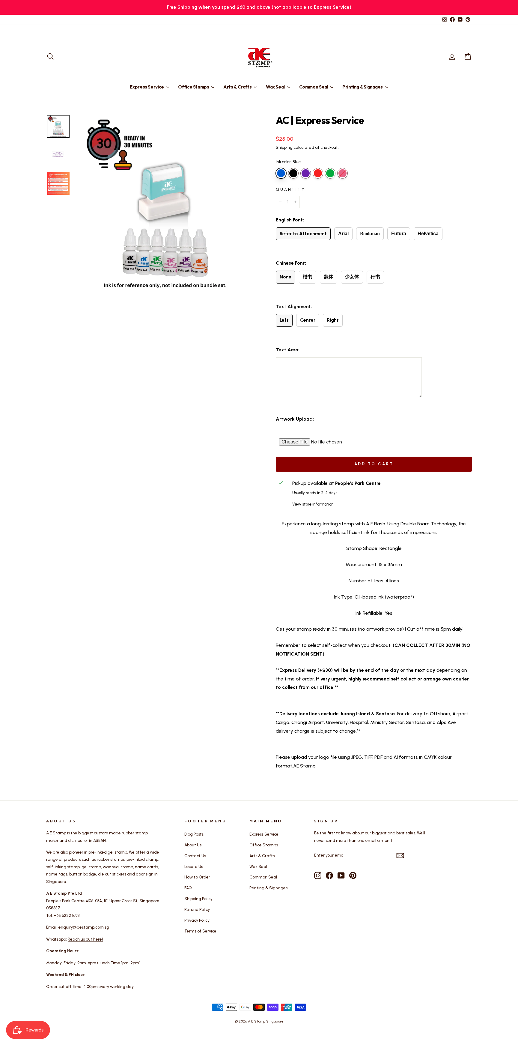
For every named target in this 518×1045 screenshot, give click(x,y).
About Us (192, 844)
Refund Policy (197, 909)
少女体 (352, 276)
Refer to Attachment (303, 233)
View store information (312, 504)
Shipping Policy (198, 898)
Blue (281, 173)
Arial (343, 233)
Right (333, 320)
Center (307, 320)
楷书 (307, 276)
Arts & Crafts (237, 87)
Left (284, 320)
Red (318, 173)
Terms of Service (200, 931)
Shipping (284, 147)
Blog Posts (194, 834)
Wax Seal (276, 87)
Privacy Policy (197, 920)
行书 (375, 276)
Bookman (370, 233)
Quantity (290, 189)
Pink (342, 173)
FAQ (188, 887)
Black (293, 173)
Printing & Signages (363, 87)
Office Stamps (194, 87)
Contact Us (195, 855)
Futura (398, 233)
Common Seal (314, 87)
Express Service (147, 87)
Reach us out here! (85, 939)
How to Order (197, 877)
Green (330, 173)
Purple (305, 173)
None (285, 277)
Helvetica (428, 233)
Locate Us (193, 866)
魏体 (328, 276)
